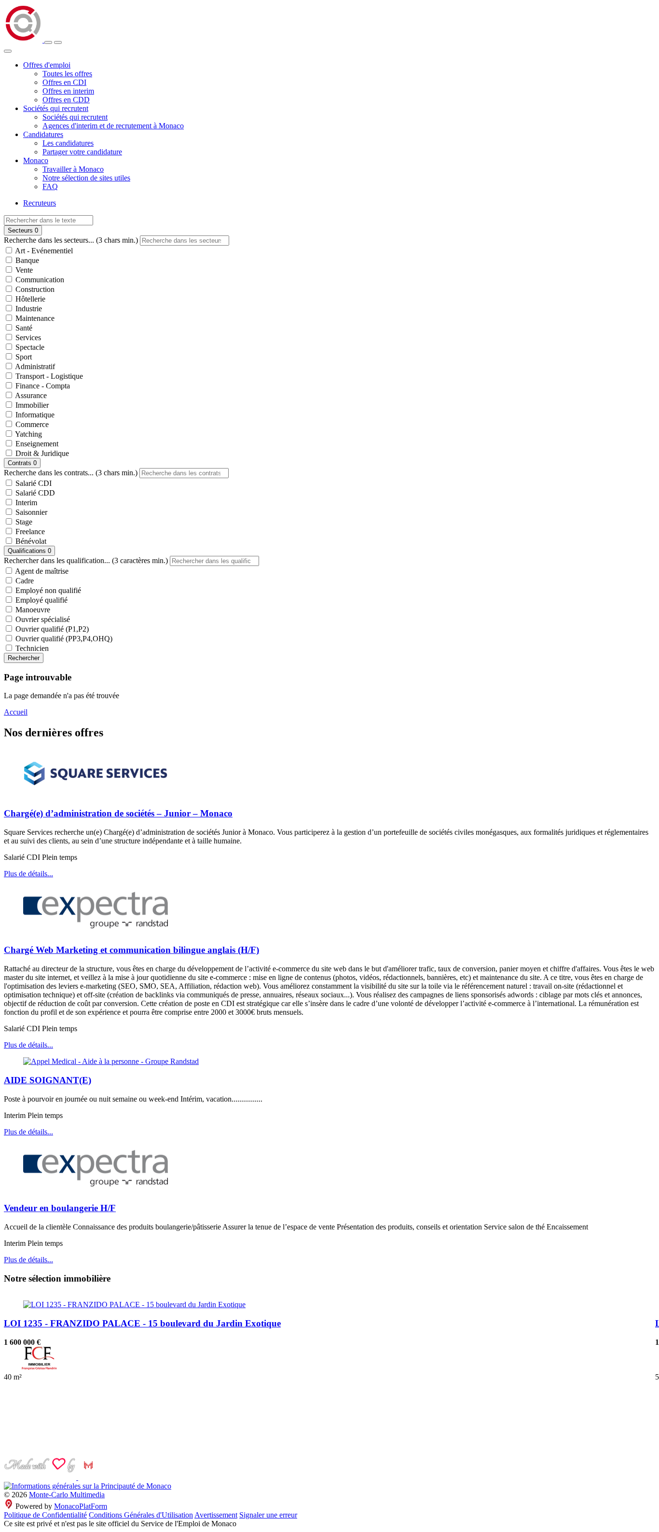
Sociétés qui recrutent (55, 108)
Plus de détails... (28, 874)
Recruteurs (39, 203)
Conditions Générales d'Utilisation (141, 1515)
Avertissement (215, 1515)
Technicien (31, 648)
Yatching (28, 434)
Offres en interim (68, 91)
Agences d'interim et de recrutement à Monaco (113, 126)
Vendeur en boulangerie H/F (60, 1208)
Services (27, 337)
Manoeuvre (32, 610)
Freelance (29, 531)
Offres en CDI (64, 82)
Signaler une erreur (268, 1515)
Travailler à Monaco (73, 169)
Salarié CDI (33, 483)
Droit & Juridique (41, 453)
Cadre (24, 581)
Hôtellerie (29, 299)
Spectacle (29, 347)
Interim (25, 502)
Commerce (31, 424)
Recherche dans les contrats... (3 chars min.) (70, 473)
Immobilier (31, 405)
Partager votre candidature (82, 152)
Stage (23, 522)
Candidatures (43, 134)
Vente (23, 270)
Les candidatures (68, 143)
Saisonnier (30, 512)
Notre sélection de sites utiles (86, 178)
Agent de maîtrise (41, 571)
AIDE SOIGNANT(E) (47, 1080)
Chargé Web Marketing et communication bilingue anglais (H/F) (131, 950)
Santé (23, 328)
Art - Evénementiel (43, 251)
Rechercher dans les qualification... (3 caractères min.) (86, 560)
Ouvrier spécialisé (42, 619)
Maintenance (34, 318)
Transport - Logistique (48, 376)
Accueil (15, 712)
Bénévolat (30, 541)
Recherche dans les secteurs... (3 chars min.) (71, 240)
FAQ (50, 186)
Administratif (34, 366)
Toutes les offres (67, 73)
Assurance (30, 395)
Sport (23, 357)
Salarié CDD (34, 493)
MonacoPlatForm (80, 1506)
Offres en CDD (66, 100)
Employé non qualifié (47, 590)
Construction (34, 289)
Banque (26, 260)
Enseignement (36, 444)
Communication (39, 280)
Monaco (35, 160)
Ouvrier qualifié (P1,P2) (51, 629)
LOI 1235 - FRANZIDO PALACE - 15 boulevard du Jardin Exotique (142, 1323)
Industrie (28, 308)
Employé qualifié (41, 600)
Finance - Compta (42, 386)
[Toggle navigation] (58, 42)
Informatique (34, 415)
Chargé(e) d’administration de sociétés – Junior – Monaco (118, 813)
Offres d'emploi (46, 65)
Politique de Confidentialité (45, 1515)
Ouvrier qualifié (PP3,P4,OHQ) (63, 639)
